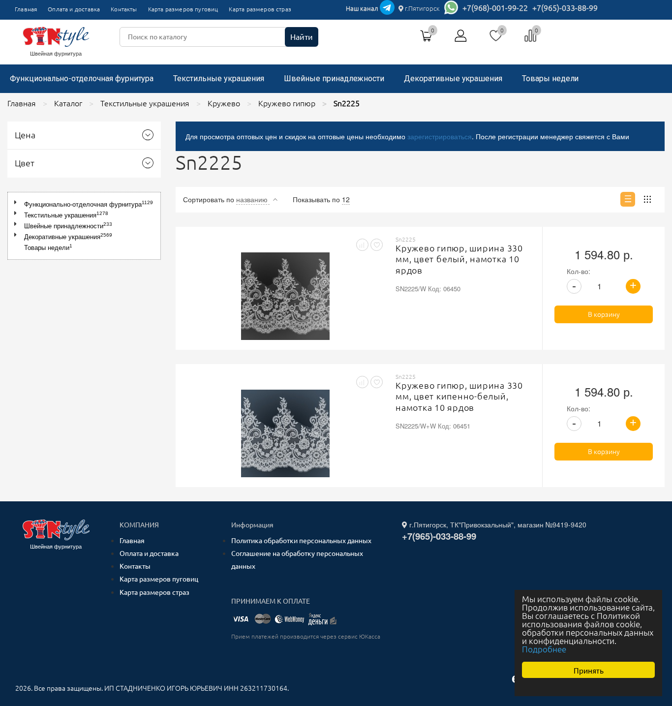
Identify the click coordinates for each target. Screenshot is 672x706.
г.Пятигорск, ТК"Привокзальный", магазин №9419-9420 (496, 524)
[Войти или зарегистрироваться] (461, 39)
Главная (26, 9)
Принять (589, 670)
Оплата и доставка (74, 9)
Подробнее (544, 649)
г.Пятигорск (421, 8)
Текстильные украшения (218, 78)
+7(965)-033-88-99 (565, 7)
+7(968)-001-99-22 (495, 7)
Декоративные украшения (453, 78)
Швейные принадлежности (334, 78)
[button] (17, 202)
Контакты (124, 9)
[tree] (84, 226)
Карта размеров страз (260, 9)
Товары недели (550, 78)
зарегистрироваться (439, 136)
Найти (301, 36)
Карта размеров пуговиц (183, 9)
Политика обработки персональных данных (301, 541)
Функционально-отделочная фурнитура (81, 78)
